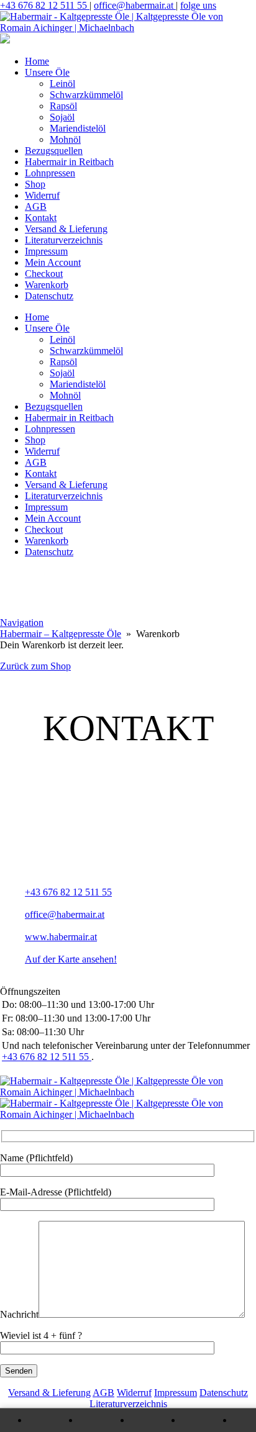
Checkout (44, 273)
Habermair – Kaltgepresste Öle (60, 633)
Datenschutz (49, 296)
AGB (36, 206)
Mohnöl (65, 139)
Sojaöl (62, 117)
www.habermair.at (61, 936)
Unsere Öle (47, 72)
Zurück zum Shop (35, 666)
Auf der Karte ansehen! (71, 959)
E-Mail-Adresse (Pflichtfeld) (55, 1192)
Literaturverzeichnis (64, 240)
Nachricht (19, 1314)
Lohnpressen (50, 173)
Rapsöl (63, 106)
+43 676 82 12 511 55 (44, 5)
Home (37, 61)
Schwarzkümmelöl (86, 94)
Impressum (46, 251)
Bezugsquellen (54, 150)
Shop (35, 184)
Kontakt (41, 217)
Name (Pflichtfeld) (36, 1158)
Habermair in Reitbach (69, 161)
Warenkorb (46, 284)
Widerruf (42, 195)
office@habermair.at (135, 5)
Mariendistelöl (78, 128)
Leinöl (62, 83)
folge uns (198, 5)
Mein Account (53, 262)
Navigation (21, 622)
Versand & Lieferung (66, 229)
